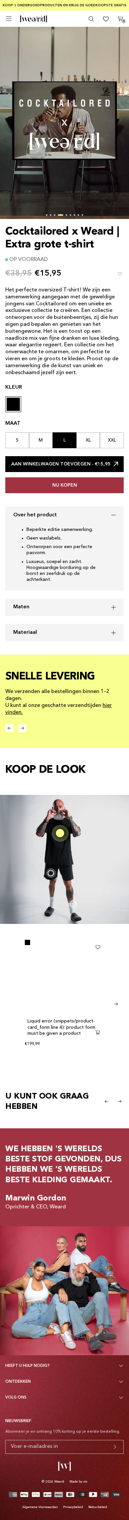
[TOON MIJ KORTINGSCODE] (114, 1447)
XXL (112, 440)
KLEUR (13, 387)
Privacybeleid (73, 1507)
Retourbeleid (97, 1507)
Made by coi (78, 1481)
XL (88, 440)
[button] (46, 215)
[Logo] (33, 49)
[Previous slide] (106, 1101)
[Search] (91, 49)
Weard (59, 1481)
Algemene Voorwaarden (40, 1507)
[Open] (8, 49)
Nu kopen (64, 485)
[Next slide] (116, 1004)
